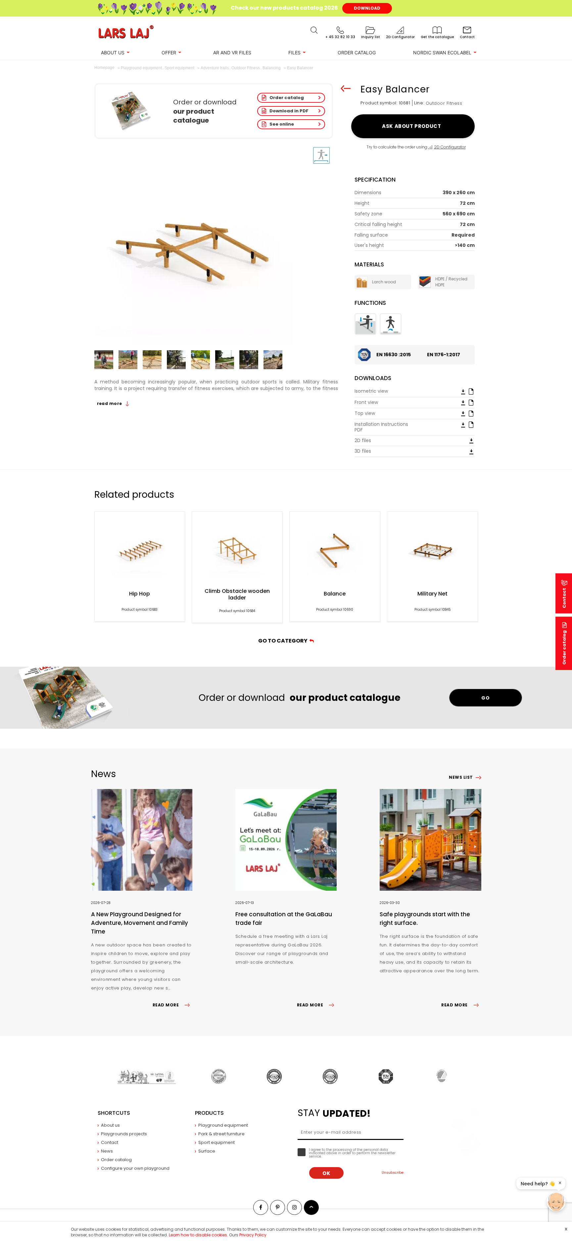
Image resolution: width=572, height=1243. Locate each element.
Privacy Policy (252, 1235)
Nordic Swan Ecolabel (442, 52)
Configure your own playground (135, 1168)
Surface (206, 1151)
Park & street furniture (221, 1134)
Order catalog (286, 97)
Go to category (284, 641)
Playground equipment (223, 1125)
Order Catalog (357, 52)
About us (112, 52)
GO (485, 698)
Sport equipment (216, 1142)
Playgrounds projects (124, 1134)
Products (209, 1113)
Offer (169, 52)
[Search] (314, 30)
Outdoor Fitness (444, 103)
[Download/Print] (463, 391)
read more (110, 403)
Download (367, 8)
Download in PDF (289, 111)
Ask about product (412, 126)
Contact (109, 1142)
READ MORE (166, 1005)
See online (281, 124)
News (107, 1151)
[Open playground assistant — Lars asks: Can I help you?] (556, 1202)
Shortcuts (114, 1113)
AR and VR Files (232, 52)
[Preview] (471, 391)
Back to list (345, 88)
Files (294, 52)
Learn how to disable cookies (198, 1235)
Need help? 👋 (538, 1183)
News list (461, 777)
